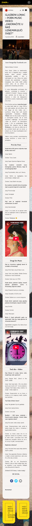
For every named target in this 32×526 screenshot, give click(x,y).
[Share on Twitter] (16, 482)
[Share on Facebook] (11, 482)
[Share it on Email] (20, 482)
